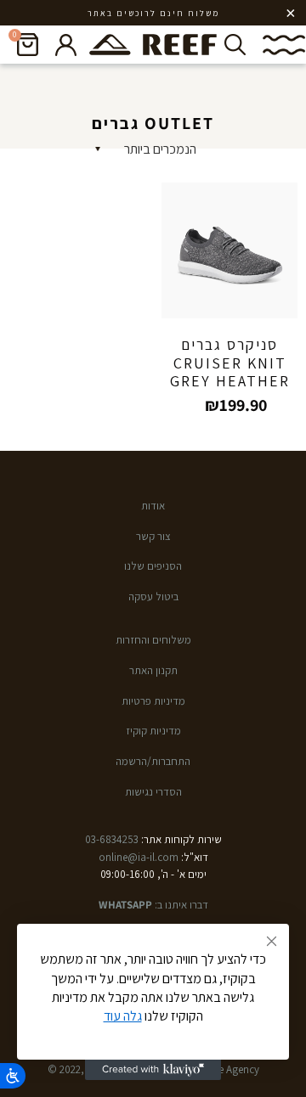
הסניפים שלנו (153, 566)
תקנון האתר (153, 670)
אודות (153, 505)
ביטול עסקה (153, 596)
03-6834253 (112, 839)
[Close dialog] (271, 941)
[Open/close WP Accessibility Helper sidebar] (13, 1076)
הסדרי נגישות (153, 792)
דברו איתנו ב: (153, 904)
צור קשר (153, 536)
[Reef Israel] (153, 44)
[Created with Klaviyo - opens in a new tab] (153, 1070)
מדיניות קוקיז (153, 730)
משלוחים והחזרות (153, 640)
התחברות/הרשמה (153, 761)
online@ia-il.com (138, 857)
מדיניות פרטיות (153, 701)
